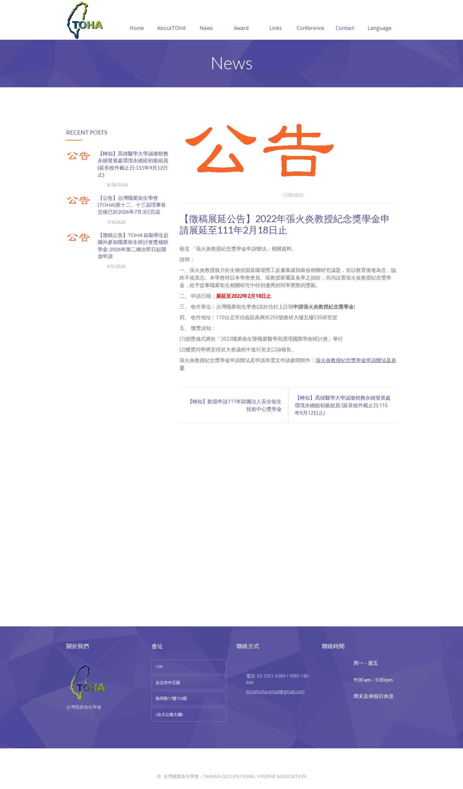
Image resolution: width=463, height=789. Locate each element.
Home (137, 28)
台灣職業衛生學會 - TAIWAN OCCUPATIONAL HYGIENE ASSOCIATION (234, 776)
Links (275, 28)
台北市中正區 (168, 682)
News (206, 28)
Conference (310, 28)
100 (159, 666)
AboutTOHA (171, 28)
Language (380, 28)
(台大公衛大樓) (169, 714)
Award (241, 28)
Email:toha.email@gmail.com (275, 691)
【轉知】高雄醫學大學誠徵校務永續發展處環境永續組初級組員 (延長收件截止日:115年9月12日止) (343, 405)
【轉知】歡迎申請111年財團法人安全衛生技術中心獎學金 (234, 405)
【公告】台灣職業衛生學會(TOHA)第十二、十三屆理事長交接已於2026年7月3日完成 (132, 205)
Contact (345, 28)
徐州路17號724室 (171, 698)
